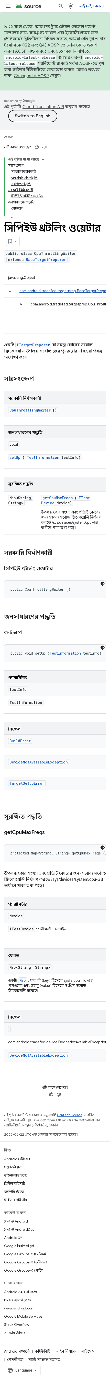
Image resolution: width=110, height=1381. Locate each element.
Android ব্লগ (13, 1237)
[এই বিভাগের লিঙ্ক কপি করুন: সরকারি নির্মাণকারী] (59, 553)
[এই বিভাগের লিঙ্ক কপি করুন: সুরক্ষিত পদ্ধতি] (48, 817)
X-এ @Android (16, 1221)
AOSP (8, 137)
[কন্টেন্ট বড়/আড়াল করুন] (43, 159)
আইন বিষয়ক (66, 1351)
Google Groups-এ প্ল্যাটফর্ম (25, 1254)
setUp (14, 457)
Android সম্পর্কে (17, 1351)
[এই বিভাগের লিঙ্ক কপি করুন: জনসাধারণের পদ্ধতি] (62, 617)
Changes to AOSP (31, 75)
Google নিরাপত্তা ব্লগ (19, 1245)
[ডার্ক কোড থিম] (103, 584)
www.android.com (19, 1308)
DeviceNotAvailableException (38, 762)
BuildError (20, 740)
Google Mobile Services (23, 1316)
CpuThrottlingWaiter (30, 410)
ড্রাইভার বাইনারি (15, 1199)
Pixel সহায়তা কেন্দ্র (17, 1300)
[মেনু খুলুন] (8, 6)
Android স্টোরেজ (17, 1159)
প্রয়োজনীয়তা (13, 1167)
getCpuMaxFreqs (57, 497)
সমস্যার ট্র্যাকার (15, 1332)
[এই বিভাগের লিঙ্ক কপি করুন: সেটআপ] (28, 633)
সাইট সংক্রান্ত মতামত (44, 1359)
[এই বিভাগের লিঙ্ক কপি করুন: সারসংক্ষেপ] (41, 379)
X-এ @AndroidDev (19, 1229)
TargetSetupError (26, 783)
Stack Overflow (16, 1324)
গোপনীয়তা (15, 1359)
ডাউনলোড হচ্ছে (15, 1175)
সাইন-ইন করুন (91, 6)
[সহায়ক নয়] (44, 147)
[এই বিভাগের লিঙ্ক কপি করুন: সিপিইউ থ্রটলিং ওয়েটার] (59, 569)
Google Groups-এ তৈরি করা (25, 1262)
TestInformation (43, 457)
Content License (69, 1115)
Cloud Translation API (43, 106)
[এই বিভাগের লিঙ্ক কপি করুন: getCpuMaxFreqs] (51, 833)
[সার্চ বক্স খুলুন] (61, 6)
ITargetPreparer (33, 345)
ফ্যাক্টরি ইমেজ (14, 1191)
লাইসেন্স (88, 1351)
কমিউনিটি (42, 1351)
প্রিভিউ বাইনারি (14, 1183)
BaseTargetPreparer (46, 259)
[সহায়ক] (37, 147)
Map (22, 980)
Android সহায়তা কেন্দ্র (20, 1291)
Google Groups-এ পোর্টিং (23, 1270)
